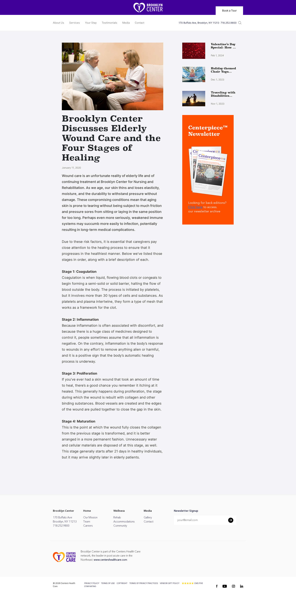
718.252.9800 (229, 22)
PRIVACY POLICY (91, 583)
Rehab (117, 517)
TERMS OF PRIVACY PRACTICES (143, 583)
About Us (58, 22)
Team (86, 521)
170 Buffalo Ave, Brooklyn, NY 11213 (199, 22)
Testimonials (109, 22)
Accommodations (124, 521)
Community (120, 526)
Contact (139, 22)
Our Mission (90, 517)
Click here (195, 207)
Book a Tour (229, 10)
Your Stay (91, 22)
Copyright (122, 583)
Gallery (148, 517)
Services (74, 22)
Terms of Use (108, 583)
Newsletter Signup (186, 511)
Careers (88, 526)
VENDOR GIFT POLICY (169, 583)
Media (126, 22)
